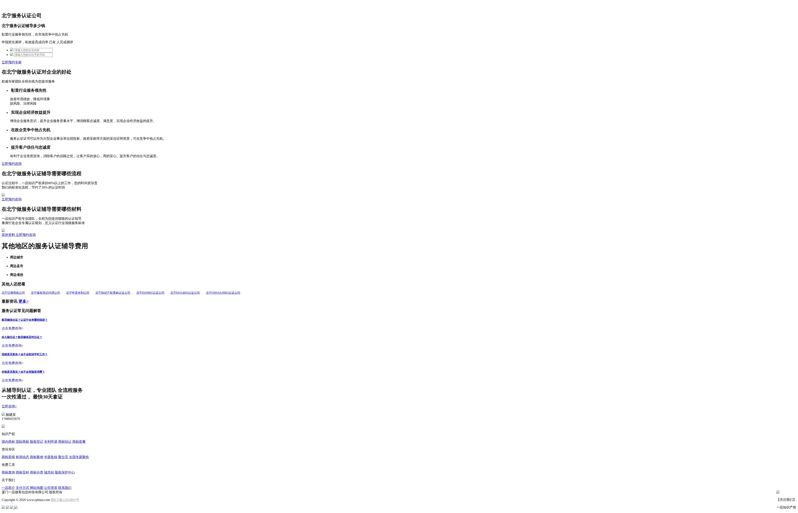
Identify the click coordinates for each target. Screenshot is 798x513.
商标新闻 (8, 457)
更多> (23, 301)
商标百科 (22, 472)
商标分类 (36, 472)
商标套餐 (79, 441)
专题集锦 (50, 457)
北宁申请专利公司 (77, 292)
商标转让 (64, 441)
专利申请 (50, 441)
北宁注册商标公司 (13, 292)
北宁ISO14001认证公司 (185, 292)
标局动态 (22, 457)
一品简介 (8, 488)
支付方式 (22, 488)
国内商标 (8, 441)
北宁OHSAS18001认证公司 (223, 292)
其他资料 (9, 235)
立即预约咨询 (12, 163)
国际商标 (22, 441)
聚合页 (63, 457)
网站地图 (36, 488)
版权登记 (36, 441)
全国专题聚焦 (79, 457)
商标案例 (36, 457)
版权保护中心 (65, 472)
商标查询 (8, 472)
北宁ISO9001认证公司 (150, 292)
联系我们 (64, 488)
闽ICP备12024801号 (65, 500)
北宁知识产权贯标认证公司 (112, 292)
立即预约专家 (12, 62)
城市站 (49, 472)
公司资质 (50, 488)
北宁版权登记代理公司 (45, 292)
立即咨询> (9, 406)
